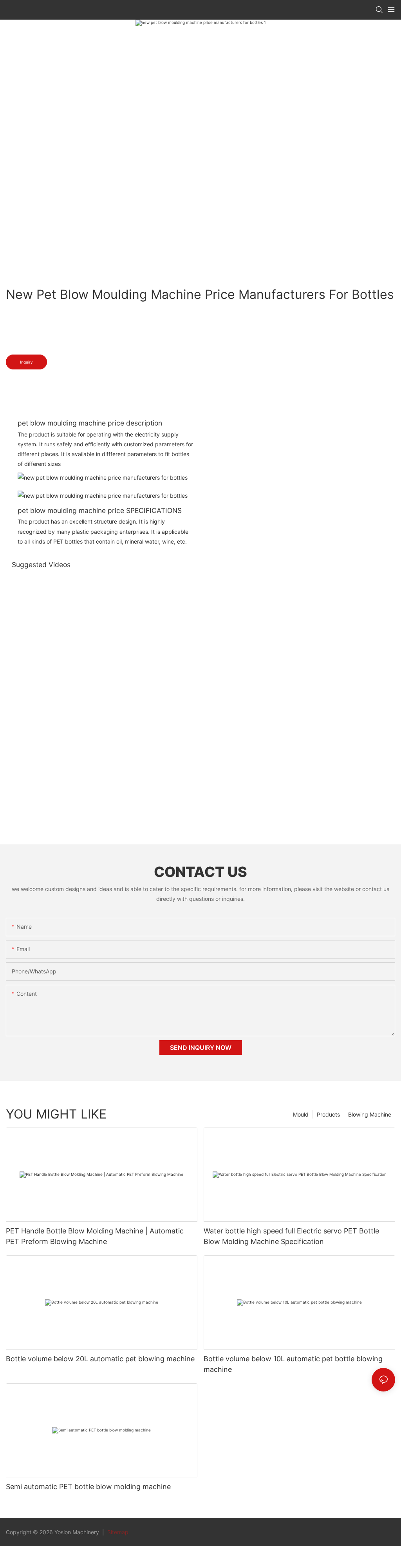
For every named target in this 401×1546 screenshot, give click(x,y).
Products (328, 1114)
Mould (301, 1114)
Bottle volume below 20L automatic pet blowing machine (100, 1359)
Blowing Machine (369, 1114)
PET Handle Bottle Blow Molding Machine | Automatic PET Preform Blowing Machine (95, 1236)
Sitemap (117, 1532)
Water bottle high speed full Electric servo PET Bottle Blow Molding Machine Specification (291, 1236)
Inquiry (26, 362)
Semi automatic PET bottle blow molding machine (88, 1486)
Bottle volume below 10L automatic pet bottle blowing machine (293, 1364)
